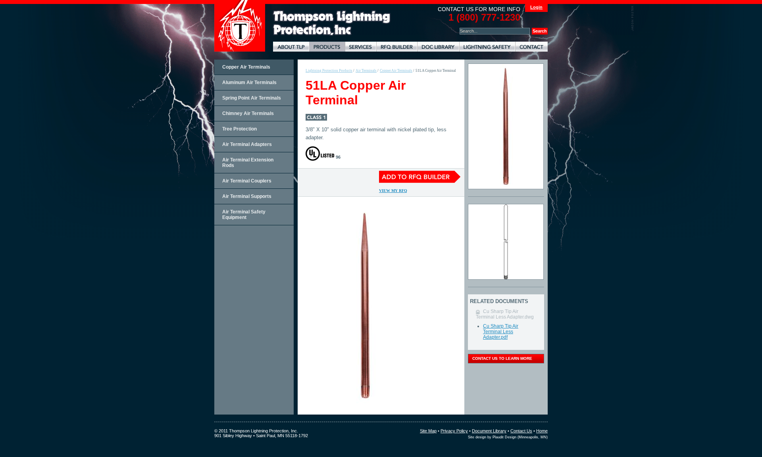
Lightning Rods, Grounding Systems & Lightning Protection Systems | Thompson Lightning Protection (332, 23)
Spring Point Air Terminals (251, 98)
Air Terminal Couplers (246, 181)
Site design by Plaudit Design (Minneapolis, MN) (508, 437)
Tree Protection (239, 129)
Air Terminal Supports (246, 196)
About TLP (291, 47)
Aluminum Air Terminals (249, 82)
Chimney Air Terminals (248, 113)
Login (536, 7)
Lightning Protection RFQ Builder (396, 47)
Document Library (438, 47)
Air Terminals (366, 71)
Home (542, 430)
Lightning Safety (487, 47)
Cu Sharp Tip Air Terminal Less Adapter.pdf (500, 331)
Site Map (428, 430)
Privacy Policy (454, 430)
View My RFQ (393, 190)
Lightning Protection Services (360, 47)
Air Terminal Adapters (247, 144)
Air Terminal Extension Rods (247, 162)
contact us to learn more (502, 358)
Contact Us (521, 430)
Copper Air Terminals (246, 67)
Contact (531, 47)
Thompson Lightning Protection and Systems (239, 26)
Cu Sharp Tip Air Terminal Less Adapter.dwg (505, 314)
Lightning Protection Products (327, 47)
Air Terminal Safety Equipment (244, 214)
